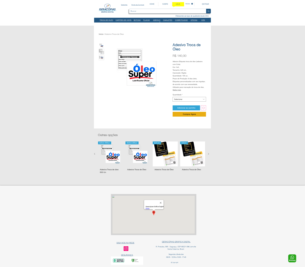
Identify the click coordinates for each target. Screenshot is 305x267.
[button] (189, 4)
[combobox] (189, 99)
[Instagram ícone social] (126, 248)
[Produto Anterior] (94, 153)
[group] (151, 161)
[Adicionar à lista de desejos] (203, 107)
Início (101, 34)
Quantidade (178, 95)
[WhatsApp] (292, 258)
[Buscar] (208, 11)
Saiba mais (177, 90)
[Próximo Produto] (208, 153)
